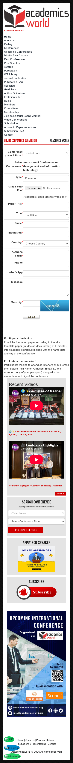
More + (60, 494)
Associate (10, 85)
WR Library (10, 74)
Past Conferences (14, 59)
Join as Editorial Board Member (22, 115)
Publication (10, 70)
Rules (7, 100)
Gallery (8, 44)
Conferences (11, 47)
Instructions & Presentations (32, 744)
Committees (11, 108)
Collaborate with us (14, 30)
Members (9, 104)
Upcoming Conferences (18, 51)
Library (50, 740)
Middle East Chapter (16, 55)
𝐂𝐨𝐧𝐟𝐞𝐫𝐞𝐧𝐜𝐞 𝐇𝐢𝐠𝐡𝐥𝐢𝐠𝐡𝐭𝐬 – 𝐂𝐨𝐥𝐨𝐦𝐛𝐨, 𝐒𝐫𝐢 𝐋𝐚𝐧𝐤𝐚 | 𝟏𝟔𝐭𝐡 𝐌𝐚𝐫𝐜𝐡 (35, 485)
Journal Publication (15, 78)
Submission (11, 123)
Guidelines (10, 89)
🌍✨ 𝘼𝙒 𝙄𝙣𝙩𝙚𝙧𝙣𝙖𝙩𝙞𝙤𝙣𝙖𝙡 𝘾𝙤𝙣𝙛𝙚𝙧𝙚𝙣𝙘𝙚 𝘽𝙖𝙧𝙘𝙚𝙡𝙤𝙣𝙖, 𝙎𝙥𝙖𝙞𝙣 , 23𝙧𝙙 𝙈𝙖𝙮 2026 (35, 433)
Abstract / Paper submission (20, 127)
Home (7, 36)
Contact (8, 134)
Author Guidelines (14, 93)
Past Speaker (12, 63)
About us (9, 40)
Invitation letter (13, 96)
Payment (40, 740)
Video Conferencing (16, 119)
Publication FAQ (13, 81)
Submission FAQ (14, 130)
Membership (11, 112)
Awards (8, 66)
